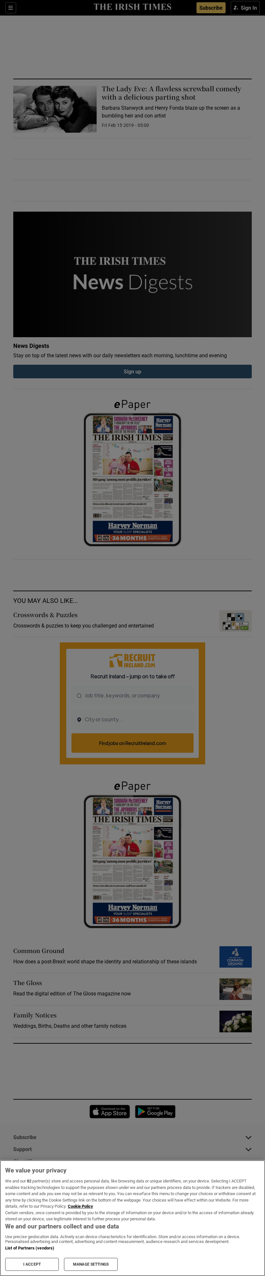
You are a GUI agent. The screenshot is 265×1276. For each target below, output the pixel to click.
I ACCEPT (32, 1264)
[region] (132, 1218)
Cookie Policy (80, 1206)
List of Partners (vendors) (29, 1248)
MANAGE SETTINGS (91, 1264)
